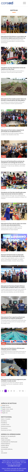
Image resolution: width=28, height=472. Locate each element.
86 (2, 391)
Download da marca (6, 430)
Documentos (4, 428)
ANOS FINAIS (4, 438)
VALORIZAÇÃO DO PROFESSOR (9, 442)
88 (8, 391)
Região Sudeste (6, 411)
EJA (2, 451)
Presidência (4, 422)
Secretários (4, 421)
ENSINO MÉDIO (5, 445)
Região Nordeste (6, 407)
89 (11, 391)
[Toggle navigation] (24, 3)
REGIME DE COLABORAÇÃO (8, 436)
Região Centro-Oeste (7, 409)
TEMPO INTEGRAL (5, 440)
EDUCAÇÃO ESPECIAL (7, 449)
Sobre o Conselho (5, 419)
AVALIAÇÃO (4, 453)
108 (23, 391)
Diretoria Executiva (6, 426)
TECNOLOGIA (4, 447)
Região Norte (5, 405)
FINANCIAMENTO (5, 443)
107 (20, 391)
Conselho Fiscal (5, 424)
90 (14, 391)
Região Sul (4, 412)
